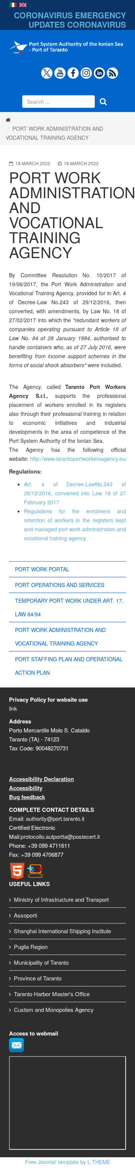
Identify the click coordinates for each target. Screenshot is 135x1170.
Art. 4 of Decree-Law (59, 484)
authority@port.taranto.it (55, 818)
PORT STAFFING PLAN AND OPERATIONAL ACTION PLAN (69, 665)
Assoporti (25, 915)
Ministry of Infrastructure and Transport (61, 899)
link (13, 708)
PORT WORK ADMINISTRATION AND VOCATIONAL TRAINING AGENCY (60, 636)
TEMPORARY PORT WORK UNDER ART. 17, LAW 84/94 (69, 607)
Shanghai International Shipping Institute (62, 931)
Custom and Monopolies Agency (54, 1009)
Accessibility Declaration (41, 779)
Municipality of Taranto (41, 962)
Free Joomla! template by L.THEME (67, 1162)
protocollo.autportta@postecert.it (60, 836)
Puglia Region (31, 946)
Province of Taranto (38, 978)
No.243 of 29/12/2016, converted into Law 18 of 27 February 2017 (75, 493)
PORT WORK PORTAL (42, 569)
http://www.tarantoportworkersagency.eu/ (78, 458)
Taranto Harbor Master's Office (52, 994)
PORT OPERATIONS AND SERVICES (59, 585)
